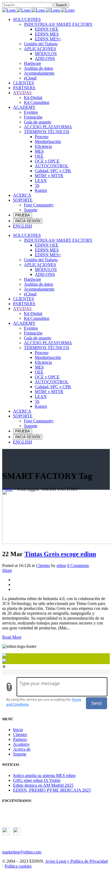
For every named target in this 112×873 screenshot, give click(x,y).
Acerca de (21, 749)
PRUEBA (22, 215)
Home (7, 489)
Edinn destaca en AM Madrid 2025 (43, 785)
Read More (11, 637)
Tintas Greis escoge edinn (60, 553)
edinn (61, 565)
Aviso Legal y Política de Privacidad (76, 861)
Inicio (18, 729)
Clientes (43, 565)
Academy (21, 744)
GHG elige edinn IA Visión (36, 780)
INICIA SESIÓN (27, 221)
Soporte (19, 754)
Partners (20, 739)
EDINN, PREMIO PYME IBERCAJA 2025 (52, 790)
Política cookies (18, 866)
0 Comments (78, 565)
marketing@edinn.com (21, 852)
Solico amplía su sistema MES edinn (44, 775)
